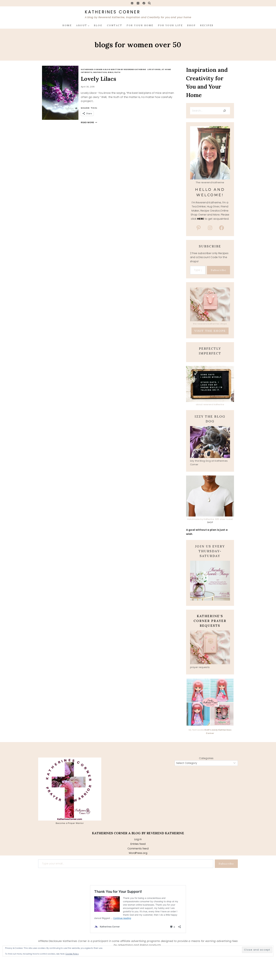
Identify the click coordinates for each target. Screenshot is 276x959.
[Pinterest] (132, 3)
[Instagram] (138, 3)
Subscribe (218, 270)
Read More (89, 122)
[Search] (224, 111)
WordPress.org (138, 853)
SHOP (191, 25)
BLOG (98, 25)
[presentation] (63, 93)
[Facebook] (143, 3)
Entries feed (138, 844)
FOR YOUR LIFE (170, 25)
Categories (206, 758)
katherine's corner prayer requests (210, 621)
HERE (200, 219)
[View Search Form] (149, 3)
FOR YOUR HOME (140, 25)
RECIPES (207, 25)
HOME (67, 25)
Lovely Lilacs (98, 78)
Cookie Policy (72, 953)
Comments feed (138, 848)
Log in (138, 839)
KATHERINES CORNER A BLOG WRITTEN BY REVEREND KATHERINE (113, 69)
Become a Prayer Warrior (70, 823)
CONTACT (114, 25)
